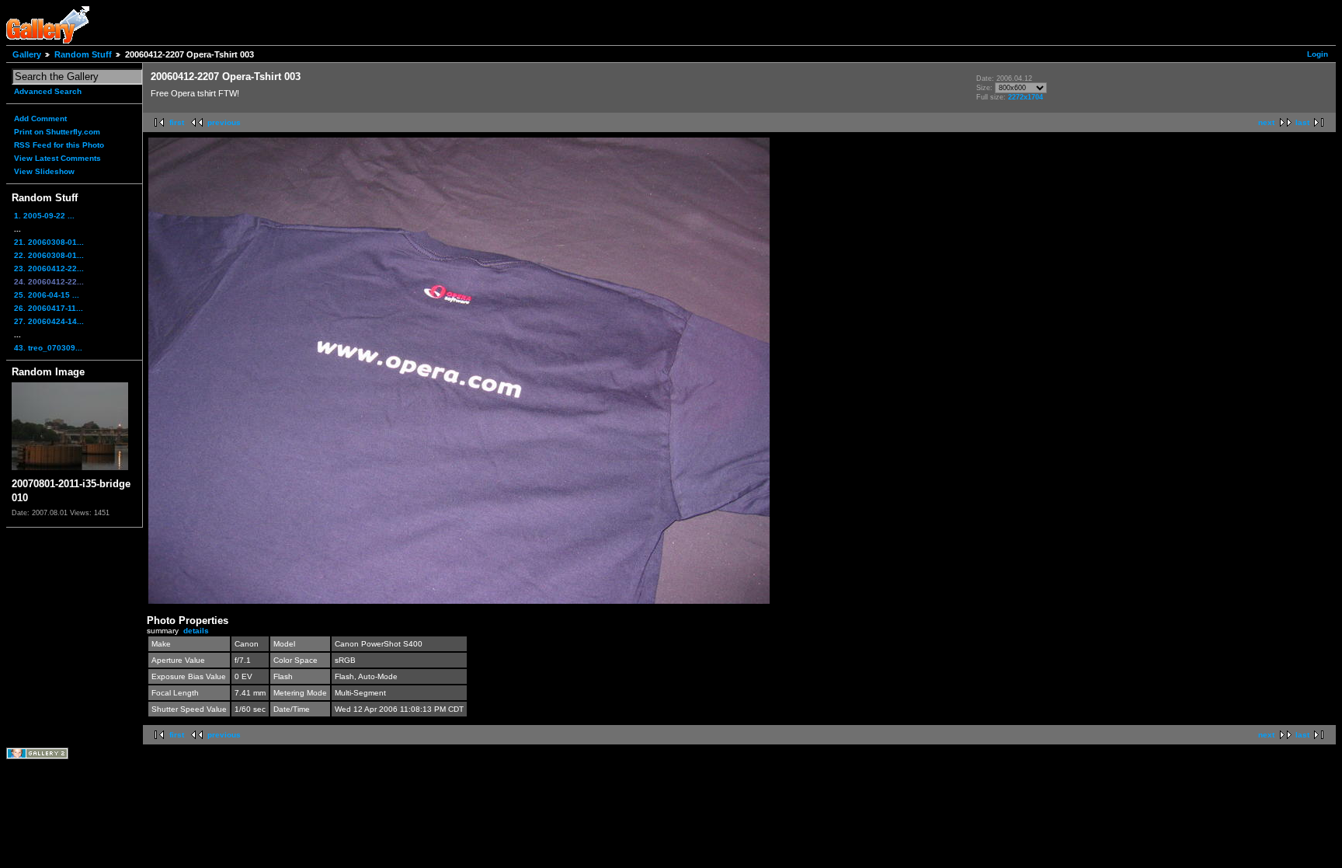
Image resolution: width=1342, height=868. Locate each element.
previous (224, 122)
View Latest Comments (57, 158)
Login (1317, 54)
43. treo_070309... (48, 347)
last (1302, 122)
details (196, 630)
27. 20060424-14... (49, 321)
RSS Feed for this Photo (59, 145)
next (1266, 122)
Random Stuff (83, 54)
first (176, 122)
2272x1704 (1025, 97)
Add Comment (40, 118)
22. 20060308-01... (49, 255)
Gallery (26, 54)
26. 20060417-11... (48, 308)
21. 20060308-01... (49, 242)
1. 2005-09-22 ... (44, 215)
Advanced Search (48, 91)
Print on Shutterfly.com (57, 131)
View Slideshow (44, 171)
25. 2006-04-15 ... (46, 295)
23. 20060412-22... (49, 268)
